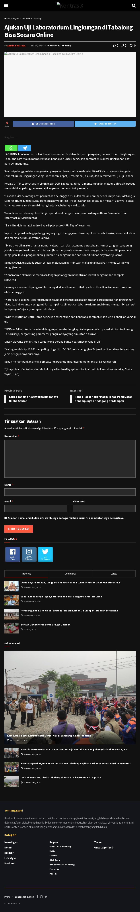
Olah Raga (54, 860)
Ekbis (52, 851)
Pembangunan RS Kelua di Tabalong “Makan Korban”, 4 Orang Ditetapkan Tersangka (69, 610)
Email (8, 501)
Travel (98, 842)
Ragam (16, 18)
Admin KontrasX (16, 45)
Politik (53, 873)
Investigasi (11, 842)
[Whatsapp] (11, 145)
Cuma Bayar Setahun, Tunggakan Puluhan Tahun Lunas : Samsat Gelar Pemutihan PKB (70, 582)
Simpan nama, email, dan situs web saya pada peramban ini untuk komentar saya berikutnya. (66, 518)
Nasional (9, 863)
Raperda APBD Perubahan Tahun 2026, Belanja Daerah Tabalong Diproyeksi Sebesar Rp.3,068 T (75, 749)
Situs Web (79, 501)
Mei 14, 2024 (37, 45)
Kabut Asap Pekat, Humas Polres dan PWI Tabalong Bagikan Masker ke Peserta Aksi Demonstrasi (76, 763)
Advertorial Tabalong (31, 18)
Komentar (11, 436)
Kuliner (8, 852)
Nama (9, 484)
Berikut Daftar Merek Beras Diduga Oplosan (45, 624)
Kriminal (53, 855)
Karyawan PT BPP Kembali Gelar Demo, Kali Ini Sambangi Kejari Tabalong (49, 735)
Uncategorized (103, 847)
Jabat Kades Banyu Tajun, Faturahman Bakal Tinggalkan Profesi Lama (61, 596)
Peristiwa (54, 869)
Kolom (8, 847)
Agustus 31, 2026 (18, 740)
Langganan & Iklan (24, 896)
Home (7, 18)
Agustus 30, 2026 (31, 782)
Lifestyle (10, 858)
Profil (7, 896)
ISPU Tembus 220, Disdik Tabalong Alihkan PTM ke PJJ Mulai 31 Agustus (61, 777)
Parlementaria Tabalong (62, 864)
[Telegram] (24, 145)
